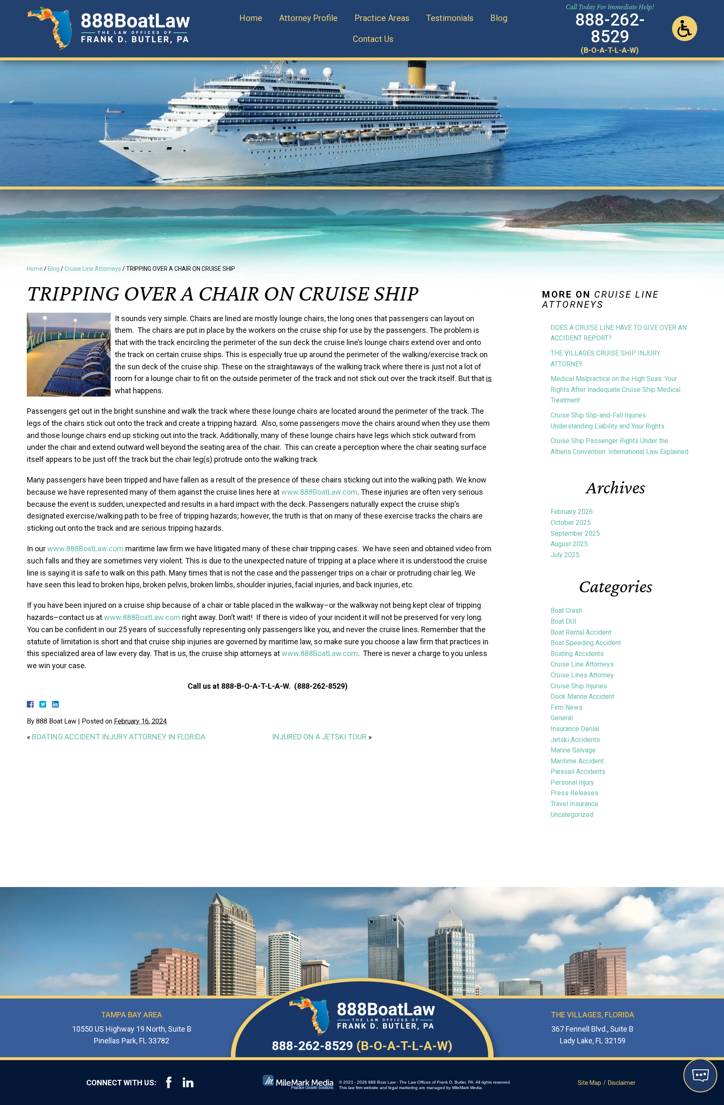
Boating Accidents (577, 654)
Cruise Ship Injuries (579, 686)
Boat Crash (566, 611)
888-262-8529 (362, 1046)
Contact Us (373, 39)
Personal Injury (572, 782)
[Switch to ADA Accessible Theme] (684, 28)
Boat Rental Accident (581, 632)
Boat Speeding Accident (586, 643)
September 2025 (575, 533)
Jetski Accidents (575, 740)
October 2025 (571, 523)
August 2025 (569, 544)
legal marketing (403, 1087)
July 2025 (565, 555)
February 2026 (572, 512)
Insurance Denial (575, 729)
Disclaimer (622, 1082)
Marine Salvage (573, 750)
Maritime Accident (577, 761)
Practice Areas (381, 18)
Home (250, 18)
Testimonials (449, 18)
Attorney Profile (308, 18)
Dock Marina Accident (582, 696)
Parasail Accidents (578, 772)
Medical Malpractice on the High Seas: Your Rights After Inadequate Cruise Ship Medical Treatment (615, 389)
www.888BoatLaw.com (319, 492)
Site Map (589, 1082)
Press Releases (574, 793)
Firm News (566, 707)
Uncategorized (572, 815)
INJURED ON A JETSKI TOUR (319, 736)
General (562, 718)
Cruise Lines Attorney (582, 675)
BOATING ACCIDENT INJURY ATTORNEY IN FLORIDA (118, 736)
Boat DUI (564, 621)
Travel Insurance (574, 804)
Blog (498, 18)
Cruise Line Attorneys (93, 268)
